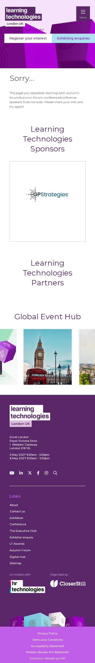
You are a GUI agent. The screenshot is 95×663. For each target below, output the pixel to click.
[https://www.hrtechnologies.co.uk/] (27, 592)
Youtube (12, 473)
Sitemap (15, 563)
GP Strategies (47, 233)
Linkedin (21, 473)
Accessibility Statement (47, 646)
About (14, 505)
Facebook (38, 473)
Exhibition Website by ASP (48, 658)
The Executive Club (23, 531)
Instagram (46, 473)
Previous (20, 362)
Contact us (17, 511)
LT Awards (17, 543)
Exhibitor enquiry (21, 537)
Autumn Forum (20, 550)
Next (75, 362)
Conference (18, 524)
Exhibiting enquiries (73, 38)
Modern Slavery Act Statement (47, 652)
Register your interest (28, 38)
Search (55, 473)
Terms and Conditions (47, 640)
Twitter (30, 473)
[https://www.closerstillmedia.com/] (68, 586)
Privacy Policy (48, 633)
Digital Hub (17, 557)
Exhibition (16, 518)
